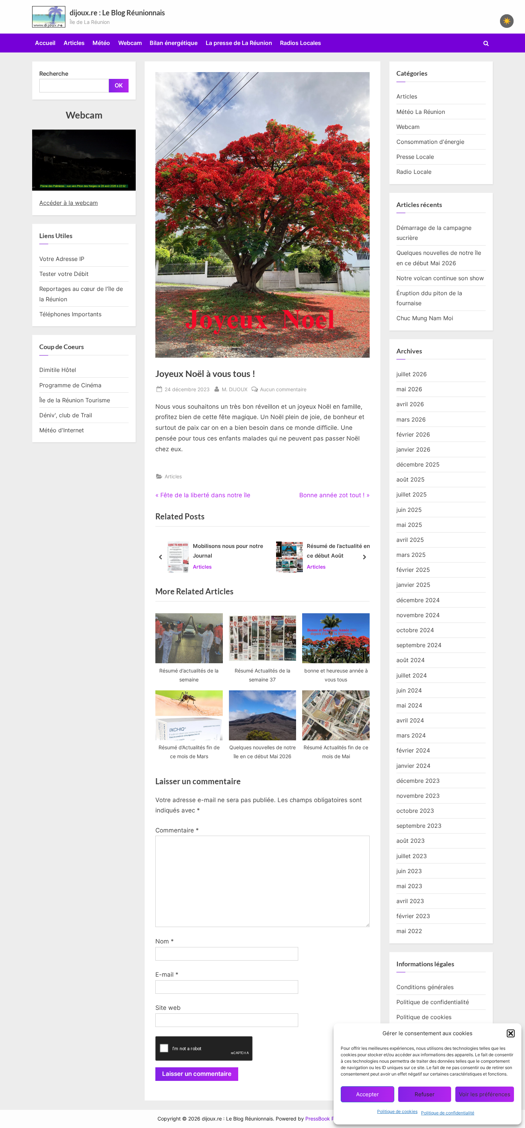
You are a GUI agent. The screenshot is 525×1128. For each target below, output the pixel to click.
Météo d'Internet (61, 430)
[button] (510, 1033)
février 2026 (413, 434)
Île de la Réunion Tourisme (74, 400)
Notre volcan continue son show (440, 278)
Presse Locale (415, 156)
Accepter (367, 1094)
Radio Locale (413, 171)
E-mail (167, 974)
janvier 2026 (413, 449)
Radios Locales (300, 42)
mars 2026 (411, 419)
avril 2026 (410, 404)
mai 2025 (409, 524)
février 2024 (413, 750)
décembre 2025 (418, 464)
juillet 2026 (411, 374)
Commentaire (177, 830)
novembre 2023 (418, 795)
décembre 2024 (418, 600)
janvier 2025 (413, 584)
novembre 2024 (418, 615)
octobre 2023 (415, 810)
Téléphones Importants (70, 314)
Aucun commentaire (283, 390)
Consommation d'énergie (430, 141)
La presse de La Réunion (239, 42)
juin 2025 (409, 509)
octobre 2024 (415, 630)
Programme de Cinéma (70, 385)
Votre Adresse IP (61, 258)
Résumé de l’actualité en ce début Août (338, 551)
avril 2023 (410, 901)
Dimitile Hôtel (57, 369)
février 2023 (413, 916)
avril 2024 (410, 720)
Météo (101, 42)
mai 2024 (409, 705)
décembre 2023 (418, 780)
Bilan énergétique (174, 42)
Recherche (53, 73)
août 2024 (410, 660)
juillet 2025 (411, 494)
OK (119, 85)
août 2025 (410, 479)
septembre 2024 (418, 645)
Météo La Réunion (420, 111)
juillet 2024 (411, 675)
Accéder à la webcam (68, 202)
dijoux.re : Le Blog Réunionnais (117, 12)
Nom (164, 941)
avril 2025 (410, 539)
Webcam (130, 42)
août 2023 (410, 840)
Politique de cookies (397, 1111)
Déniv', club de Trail (65, 415)
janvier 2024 (413, 765)
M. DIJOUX (235, 389)
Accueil (45, 42)
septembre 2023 (418, 825)
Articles (74, 42)
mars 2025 (411, 554)
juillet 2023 (411, 856)
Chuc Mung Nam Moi (424, 318)
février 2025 (413, 569)
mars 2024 (411, 735)
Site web (168, 1007)
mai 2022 (409, 931)
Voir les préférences (484, 1094)
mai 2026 (409, 389)
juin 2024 (409, 690)
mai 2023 (409, 886)
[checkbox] (507, 21)
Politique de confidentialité (447, 1113)
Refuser (425, 1094)
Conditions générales (425, 987)
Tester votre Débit (64, 273)
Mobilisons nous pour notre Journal (228, 551)
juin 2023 (409, 871)
